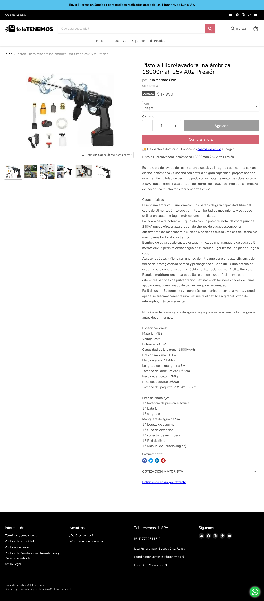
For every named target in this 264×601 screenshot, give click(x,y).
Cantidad (148, 116)
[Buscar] (210, 28)
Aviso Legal (13, 564)
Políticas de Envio (17, 547)
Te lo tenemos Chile (162, 80)
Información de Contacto (86, 541)
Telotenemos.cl (62, 589)
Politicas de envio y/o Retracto (164, 482)
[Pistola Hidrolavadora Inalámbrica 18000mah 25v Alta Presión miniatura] (13, 171)
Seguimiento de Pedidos (148, 41)
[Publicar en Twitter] (150, 460)
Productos (116, 41)
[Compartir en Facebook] (144, 460)
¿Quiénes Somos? (15, 14)
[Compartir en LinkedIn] (157, 460)
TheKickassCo (45, 589)
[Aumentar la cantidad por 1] (175, 125)
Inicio (100, 41)
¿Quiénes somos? (81, 535)
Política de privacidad (19, 541)
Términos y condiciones (21, 535)
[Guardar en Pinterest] (163, 460)
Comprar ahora (201, 139)
